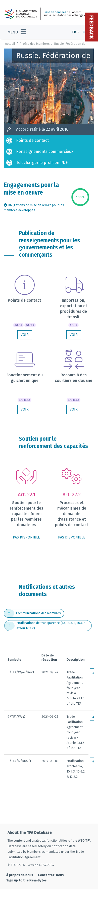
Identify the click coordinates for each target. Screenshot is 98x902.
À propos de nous (19, 875)
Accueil (10, 44)
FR (74, 32)
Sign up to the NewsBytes (26, 880)
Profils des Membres (34, 44)
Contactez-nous (51, 875)
